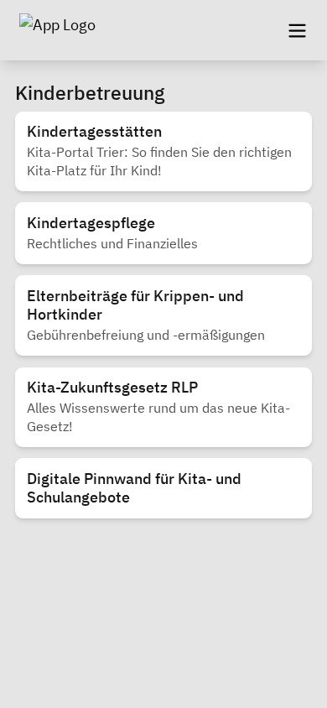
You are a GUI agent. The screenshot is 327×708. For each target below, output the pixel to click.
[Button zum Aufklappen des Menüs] (297, 30)
